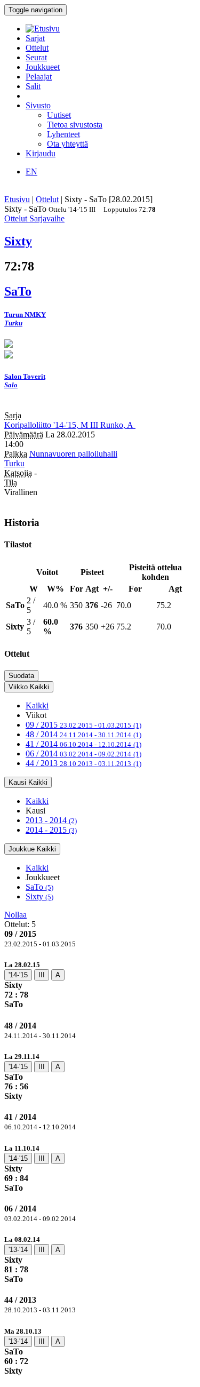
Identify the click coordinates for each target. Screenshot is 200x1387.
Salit (33, 86)
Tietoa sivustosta (74, 124)
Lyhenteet (63, 134)
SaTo (39, 886)
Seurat (36, 57)
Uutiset (59, 114)
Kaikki (37, 705)
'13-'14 (18, 1250)
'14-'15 (18, 975)
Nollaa (15, 914)
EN (31, 171)
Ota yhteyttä (67, 143)
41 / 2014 (83, 743)
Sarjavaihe (47, 218)
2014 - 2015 (51, 829)
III (41, 975)
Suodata (21, 676)
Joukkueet (43, 66)
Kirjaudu (40, 153)
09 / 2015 (83, 724)
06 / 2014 (83, 753)
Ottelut (37, 47)
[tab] (100, 984)
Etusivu (17, 199)
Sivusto (38, 105)
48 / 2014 (83, 734)
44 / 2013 (83, 763)
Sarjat (35, 38)
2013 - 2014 (51, 820)
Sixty (39, 896)
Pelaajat (39, 76)
